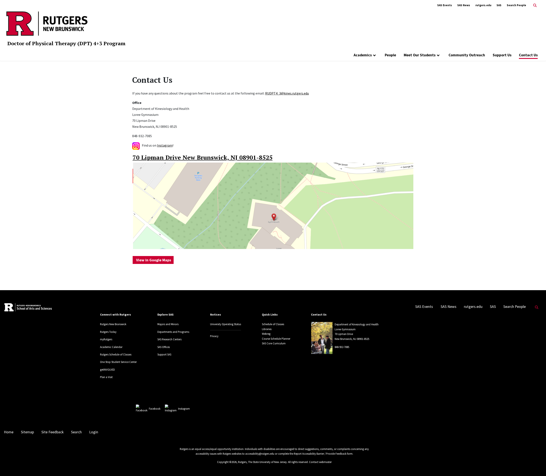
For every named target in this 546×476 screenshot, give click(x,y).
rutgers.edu (483, 5)
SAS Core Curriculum (274, 343)
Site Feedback (52, 432)
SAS (499, 5)
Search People (516, 5)
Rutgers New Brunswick (113, 324)
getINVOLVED (107, 369)
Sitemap (27, 432)
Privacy (214, 336)
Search (76, 432)
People (390, 55)
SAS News (463, 5)
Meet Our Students (420, 55)
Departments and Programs (173, 331)
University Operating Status (225, 324)
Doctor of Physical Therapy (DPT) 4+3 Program (66, 43)
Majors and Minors (168, 324)
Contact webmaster (320, 462)
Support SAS (164, 354)
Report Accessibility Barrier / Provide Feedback (320, 453)
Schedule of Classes (273, 324)
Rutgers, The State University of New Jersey (262, 462)
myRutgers (106, 339)
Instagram (165, 145)
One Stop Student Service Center (118, 362)
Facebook (154, 408)
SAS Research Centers (169, 339)
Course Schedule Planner (276, 338)
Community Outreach (467, 55)
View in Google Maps (153, 260)
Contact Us (528, 55)
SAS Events (444, 5)
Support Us (502, 55)
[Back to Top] (537, 466)
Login (93, 432)
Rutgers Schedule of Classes (115, 354)
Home (8, 432)
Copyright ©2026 (227, 462)
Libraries (267, 329)
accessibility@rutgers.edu (259, 453)
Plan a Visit (106, 377)
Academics (363, 55)
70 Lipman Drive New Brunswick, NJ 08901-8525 (203, 157)
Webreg (266, 333)
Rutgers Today (108, 331)
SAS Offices (163, 347)
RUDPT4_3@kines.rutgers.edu (287, 93)
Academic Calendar (111, 347)
